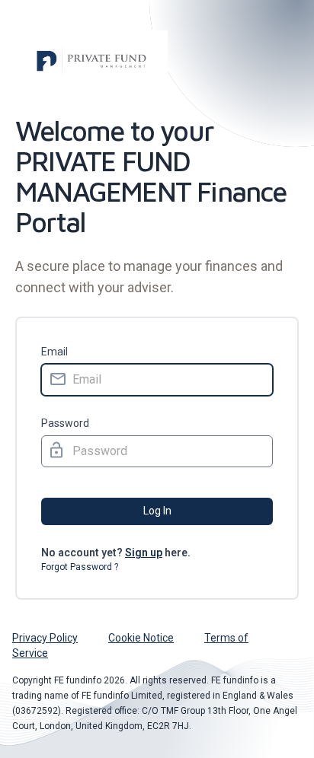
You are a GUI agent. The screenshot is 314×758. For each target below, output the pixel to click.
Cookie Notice (141, 638)
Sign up (143, 552)
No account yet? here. (116, 552)
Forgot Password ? (79, 567)
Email (54, 352)
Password (65, 423)
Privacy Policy (45, 638)
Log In (157, 511)
